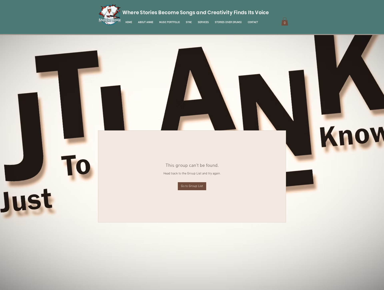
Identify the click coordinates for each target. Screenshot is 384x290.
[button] (284, 21)
